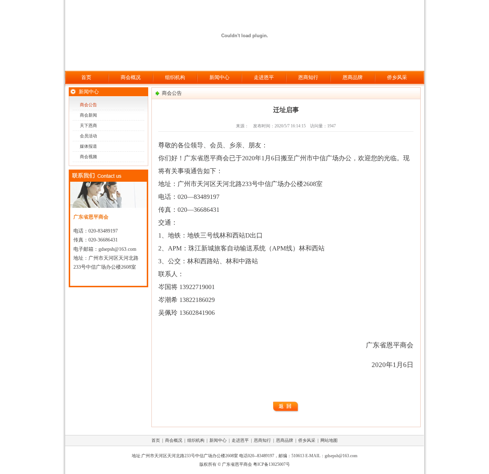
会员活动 (88, 135)
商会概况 (131, 77)
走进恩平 (264, 77)
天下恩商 (88, 125)
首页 (86, 77)
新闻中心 (219, 77)
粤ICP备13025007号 (271, 464)
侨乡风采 (397, 77)
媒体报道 (88, 146)
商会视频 (88, 156)
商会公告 (88, 104)
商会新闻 (88, 115)
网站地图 (329, 440)
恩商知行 (308, 77)
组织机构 (175, 77)
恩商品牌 (353, 77)
